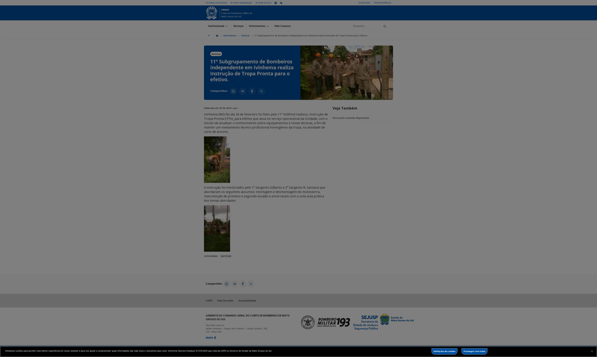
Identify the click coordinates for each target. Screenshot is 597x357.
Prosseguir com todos (474, 351)
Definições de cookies (445, 351)
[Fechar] (592, 351)
